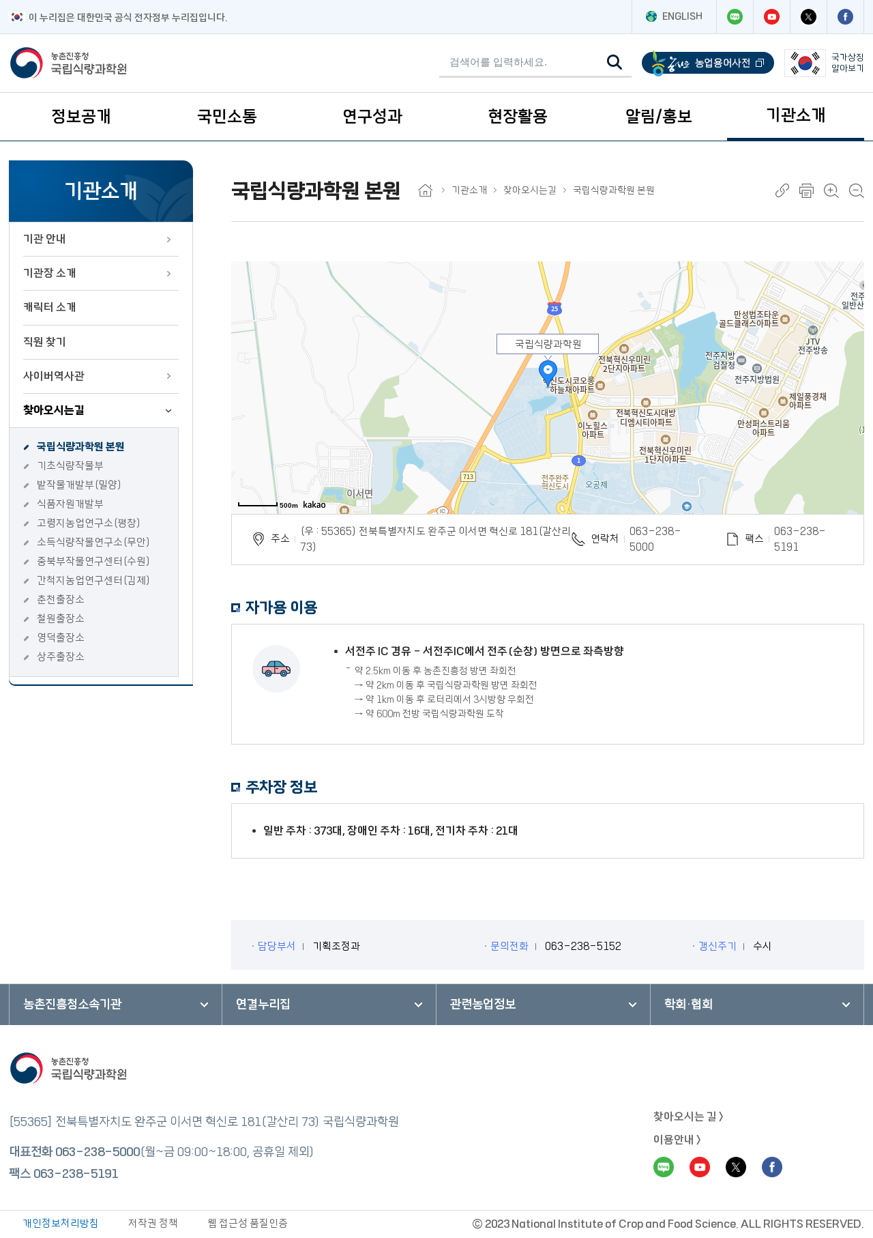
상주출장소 (61, 657)
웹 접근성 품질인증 (247, 1223)
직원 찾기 (44, 342)
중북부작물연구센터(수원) (94, 561)
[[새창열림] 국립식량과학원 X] (808, 16)
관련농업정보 (483, 1004)
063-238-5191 (75, 1174)
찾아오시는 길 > (688, 1116)
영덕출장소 (61, 638)
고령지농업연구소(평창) (89, 523)
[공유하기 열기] (782, 190)
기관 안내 (44, 239)
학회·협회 (688, 1004)
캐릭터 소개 (49, 307)
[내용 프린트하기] (806, 191)
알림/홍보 (658, 117)
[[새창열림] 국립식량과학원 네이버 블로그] (734, 16)
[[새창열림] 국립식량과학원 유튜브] (771, 16)
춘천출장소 (61, 599)
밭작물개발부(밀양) (79, 485)
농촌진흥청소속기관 (72, 1004)
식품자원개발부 (70, 504)
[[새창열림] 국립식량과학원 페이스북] (845, 16)
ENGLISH (682, 16)
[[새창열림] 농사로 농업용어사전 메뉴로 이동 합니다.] (708, 63)
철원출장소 (61, 618)
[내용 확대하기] (831, 191)
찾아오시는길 (54, 410)
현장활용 (518, 117)
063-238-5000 (655, 539)
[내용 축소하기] (856, 191)
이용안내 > (677, 1140)
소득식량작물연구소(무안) (94, 542)
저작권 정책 (153, 1223)
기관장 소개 (49, 273)
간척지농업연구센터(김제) (94, 580)
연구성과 (372, 117)
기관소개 (796, 115)
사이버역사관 (54, 376)
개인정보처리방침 (61, 1223)
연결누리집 (263, 1004)
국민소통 (227, 117)
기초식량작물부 (70, 466)
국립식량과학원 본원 (81, 446)
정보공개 (81, 117)
